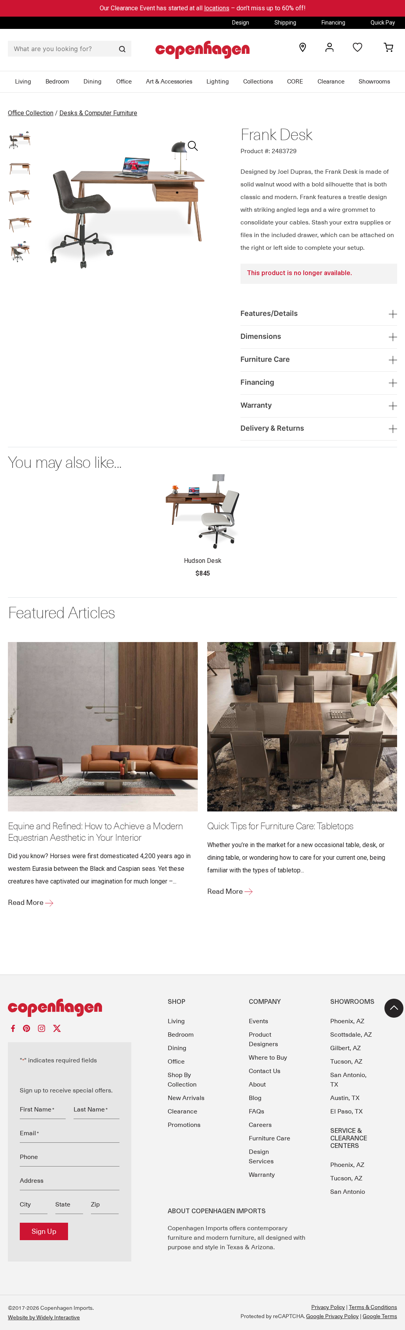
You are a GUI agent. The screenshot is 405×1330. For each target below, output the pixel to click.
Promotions (184, 1125)
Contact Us (264, 1071)
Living (23, 81)
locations (216, 8)
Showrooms (374, 81)
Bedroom (57, 81)
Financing (333, 22)
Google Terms (380, 1316)
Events (258, 1021)
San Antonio (347, 1191)
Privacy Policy (328, 1307)
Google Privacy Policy (332, 1316)
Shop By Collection (182, 1080)
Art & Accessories (169, 81)
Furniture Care (269, 1138)
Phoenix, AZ (347, 1021)
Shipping (285, 22)
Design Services (261, 1156)
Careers (260, 1125)
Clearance (331, 81)
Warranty (262, 1174)
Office (124, 81)
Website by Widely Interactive (44, 1317)
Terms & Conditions (373, 1307)
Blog (255, 1098)
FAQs (256, 1111)
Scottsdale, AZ (351, 1034)
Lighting (217, 81)
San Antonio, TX (348, 1080)
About (257, 1084)
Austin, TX (345, 1098)
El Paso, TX (346, 1111)
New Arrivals (186, 1098)
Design (240, 22)
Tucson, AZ (346, 1061)
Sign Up (44, 1231)
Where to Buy (268, 1057)
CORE (295, 81)
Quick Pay (383, 22)
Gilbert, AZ (345, 1048)
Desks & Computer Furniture (98, 113)
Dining (92, 81)
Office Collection (30, 113)
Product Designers (263, 1039)
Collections (258, 81)
